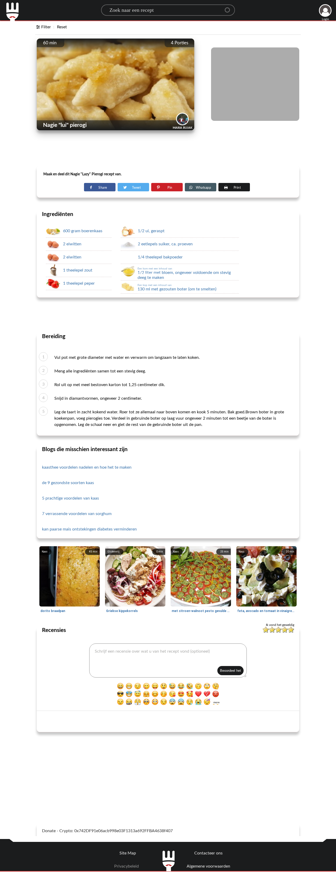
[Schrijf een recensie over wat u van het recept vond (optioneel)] (168, 660)
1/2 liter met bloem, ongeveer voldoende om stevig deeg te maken (184, 273)
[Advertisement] (168, 152)
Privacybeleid (126, 866)
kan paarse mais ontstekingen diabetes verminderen (89, 529)
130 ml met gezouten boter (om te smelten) (177, 287)
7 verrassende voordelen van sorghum (77, 514)
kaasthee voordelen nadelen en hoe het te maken (87, 467)
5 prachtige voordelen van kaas (70, 498)
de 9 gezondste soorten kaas (68, 483)
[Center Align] (229, 8)
